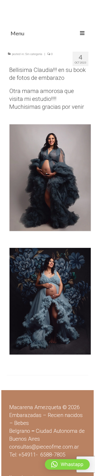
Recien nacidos (65, 415)
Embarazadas (25, 415)
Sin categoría (33, 54)
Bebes (21, 423)
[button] (67, 464)
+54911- (41, 455)
